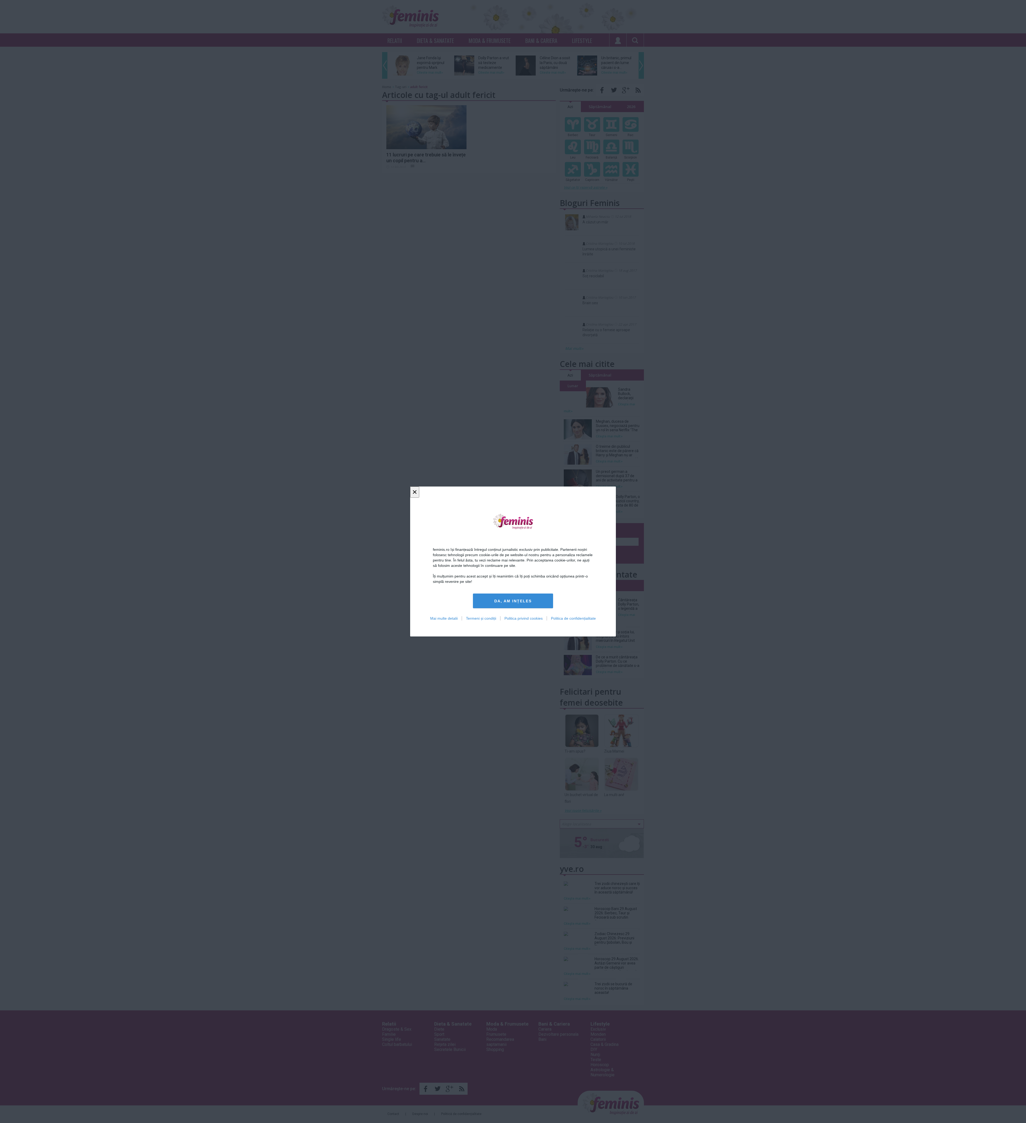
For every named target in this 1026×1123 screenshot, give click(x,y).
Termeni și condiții (481, 618)
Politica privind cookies (523, 618)
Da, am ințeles (513, 601)
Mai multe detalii (444, 618)
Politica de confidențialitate (573, 618)
